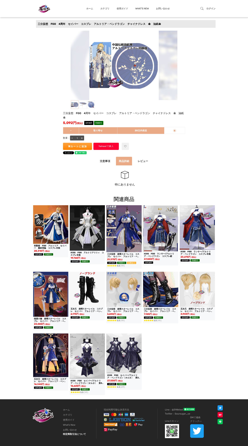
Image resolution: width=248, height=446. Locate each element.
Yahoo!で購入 (106, 146)
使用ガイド (122, 8)
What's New (142, 8)
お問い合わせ (163, 8)
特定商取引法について (74, 434)
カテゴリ (105, 8)
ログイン (211, 8)
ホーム (89, 8)
